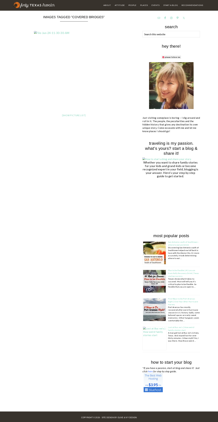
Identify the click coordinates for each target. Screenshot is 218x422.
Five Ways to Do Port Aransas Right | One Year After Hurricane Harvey (183, 302)
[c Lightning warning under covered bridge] (74, 33)
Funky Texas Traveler (34, 5)
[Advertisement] (166, 206)
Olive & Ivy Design (127, 417)
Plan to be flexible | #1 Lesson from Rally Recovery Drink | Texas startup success (183, 273)
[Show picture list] (74, 115)
